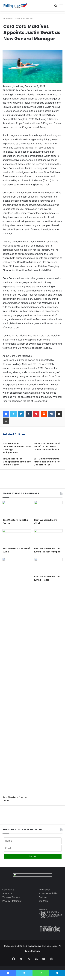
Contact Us (8, 889)
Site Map (43, 901)
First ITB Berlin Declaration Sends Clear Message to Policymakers (17, 448)
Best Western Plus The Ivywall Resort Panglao (47, 550)
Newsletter (44, 889)
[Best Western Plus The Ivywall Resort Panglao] (48, 537)
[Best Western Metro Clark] (48, 509)
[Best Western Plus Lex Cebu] (17, 676)
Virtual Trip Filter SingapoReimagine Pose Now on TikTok (17, 461)
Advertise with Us (47, 893)
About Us (7, 893)
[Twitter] (13, 414)
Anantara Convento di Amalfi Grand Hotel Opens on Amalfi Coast (47, 446)
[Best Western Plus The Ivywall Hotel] (48, 566)
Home (8, 18)
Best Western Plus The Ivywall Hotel (47, 578)
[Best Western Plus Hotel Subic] (17, 537)
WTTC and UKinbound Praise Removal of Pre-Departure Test (47, 461)
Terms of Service (11, 897)
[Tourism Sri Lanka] (15, 5)
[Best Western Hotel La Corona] (17, 509)
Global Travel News (23, 18)
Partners (42, 897)
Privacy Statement (11, 901)
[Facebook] (6, 414)
